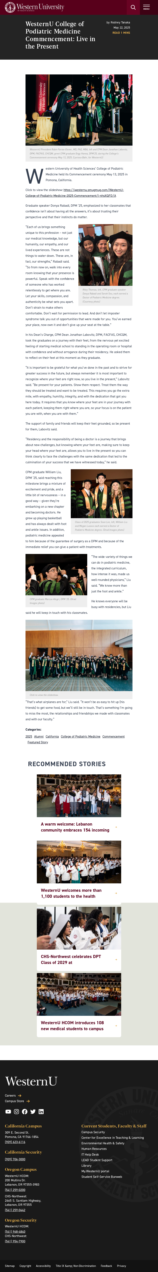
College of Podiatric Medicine (80, 736)
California (52, 736)
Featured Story (38, 742)
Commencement (113, 736)
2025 (29, 736)
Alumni (39, 736)
